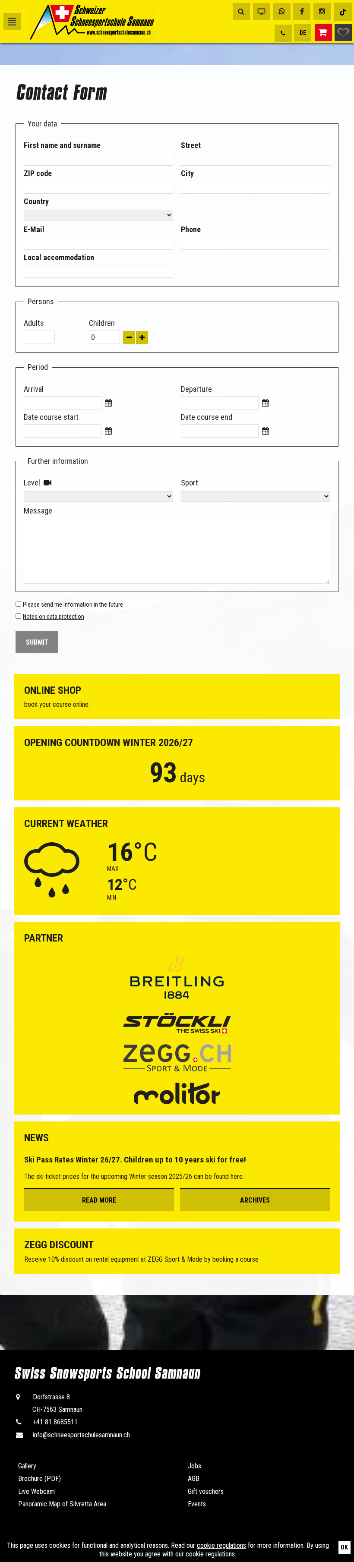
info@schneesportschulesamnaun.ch (81, 1435)
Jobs (194, 1466)
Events (197, 1504)
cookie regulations (221, 1545)
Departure (183, 389)
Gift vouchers (206, 1491)
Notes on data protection (53, 616)
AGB (193, 1478)
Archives (255, 1200)
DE (303, 32)
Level (26, 482)
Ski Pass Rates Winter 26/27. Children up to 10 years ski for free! (135, 1160)
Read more (99, 1200)
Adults (26, 323)
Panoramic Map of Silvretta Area (62, 1504)
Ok (344, 1547)
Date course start (26, 417)
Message (26, 510)
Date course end (183, 417)
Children (91, 323)
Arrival (26, 389)
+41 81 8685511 (55, 1422)
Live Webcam (36, 1491)
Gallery (27, 1466)
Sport (183, 482)
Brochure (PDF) (39, 1478)
